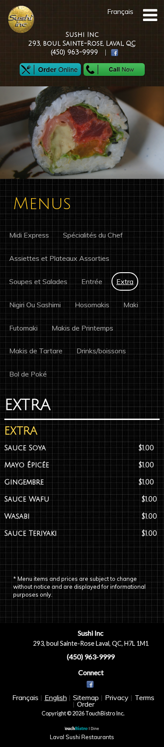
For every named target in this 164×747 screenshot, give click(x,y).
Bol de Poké (28, 374)
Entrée (91, 281)
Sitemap (86, 697)
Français (25, 697)
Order (85, 704)
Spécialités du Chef (93, 235)
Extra (124, 281)
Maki (130, 304)
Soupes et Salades (38, 281)
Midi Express (29, 235)
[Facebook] (91, 685)
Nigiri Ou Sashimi (35, 304)
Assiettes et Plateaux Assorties (59, 258)
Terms (144, 697)
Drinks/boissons (101, 350)
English (56, 697)
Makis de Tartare (36, 350)
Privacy (117, 697)
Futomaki (23, 328)
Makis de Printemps (82, 328)
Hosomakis (92, 304)
